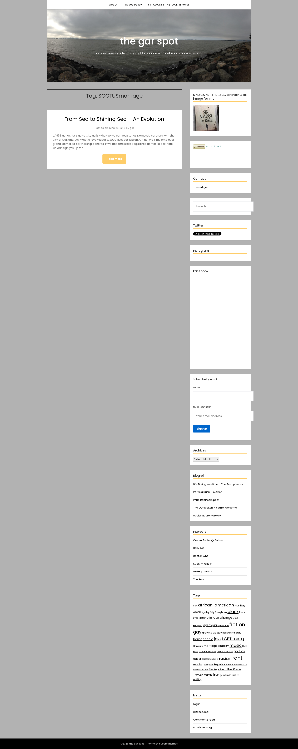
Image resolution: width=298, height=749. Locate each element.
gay (197, 632)
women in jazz (231, 674)
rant (237, 658)
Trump (217, 674)
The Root (199, 579)
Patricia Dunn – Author (207, 492)
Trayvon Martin (202, 675)
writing (197, 679)
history (237, 632)
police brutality (225, 651)
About (113, 4)
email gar (202, 187)
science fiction (200, 669)
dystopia (210, 625)
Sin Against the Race (224, 669)
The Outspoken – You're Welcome (215, 507)
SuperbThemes (168, 743)
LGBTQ (238, 638)
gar (132, 128)
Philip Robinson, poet (206, 500)
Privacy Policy (133, 4)
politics (239, 651)
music (236, 645)
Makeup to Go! (202, 571)
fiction (237, 624)
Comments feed (204, 719)
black (233, 611)
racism (225, 658)
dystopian (223, 625)
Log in (196, 704)
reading (198, 664)
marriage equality (216, 646)
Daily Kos (198, 548)
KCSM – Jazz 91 (202, 563)
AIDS (237, 605)
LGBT (227, 639)
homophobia (203, 639)
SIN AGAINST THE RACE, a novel (168, 4)
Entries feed (200, 712)
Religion (208, 664)
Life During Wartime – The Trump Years (218, 484)
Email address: (202, 407)
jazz (217, 639)
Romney (236, 664)
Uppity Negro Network (207, 515)
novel (202, 651)
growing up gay (212, 632)
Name (196, 387)
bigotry (204, 612)
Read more (114, 159)
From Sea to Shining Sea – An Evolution (114, 119)
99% (195, 605)
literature (198, 646)
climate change (219, 617)
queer (197, 659)
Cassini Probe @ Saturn (208, 540)
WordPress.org (202, 727)
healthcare (228, 632)
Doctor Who (200, 556)
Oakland (211, 651)
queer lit (214, 659)
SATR (244, 664)
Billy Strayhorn (218, 612)
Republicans (222, 664)
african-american (216, 605)
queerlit (206, 659)
